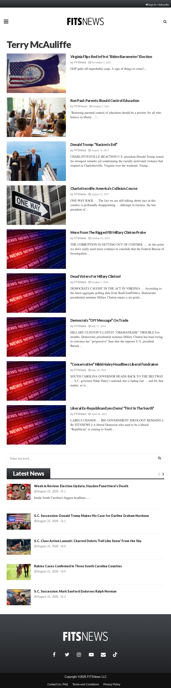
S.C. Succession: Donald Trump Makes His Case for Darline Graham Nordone (91, 516)
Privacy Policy (111, 684)
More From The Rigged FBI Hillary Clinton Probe (108, 232)
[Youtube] (94, 654)
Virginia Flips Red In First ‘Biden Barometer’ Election (111, 56)
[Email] (106, 654)
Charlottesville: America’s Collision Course (104, 188)
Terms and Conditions (85, 684)
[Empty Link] (159, 474)
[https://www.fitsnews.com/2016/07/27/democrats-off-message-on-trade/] (36, 337)
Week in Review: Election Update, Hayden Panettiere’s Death (81, 486)
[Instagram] (82, 654)
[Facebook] (58, 654)
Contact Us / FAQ (57, 684)
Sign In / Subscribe (159, 4)
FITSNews (80, 62)
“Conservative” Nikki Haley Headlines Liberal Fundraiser (114, 364)
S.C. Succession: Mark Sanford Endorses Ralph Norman (75, 591)
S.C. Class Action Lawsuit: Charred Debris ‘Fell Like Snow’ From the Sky (88, 541)
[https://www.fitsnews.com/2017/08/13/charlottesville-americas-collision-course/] (36, 205)
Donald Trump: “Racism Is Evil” (94, 144)
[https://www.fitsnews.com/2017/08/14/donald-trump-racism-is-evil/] (36, 161)
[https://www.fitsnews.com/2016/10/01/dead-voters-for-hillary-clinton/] (36, 293)
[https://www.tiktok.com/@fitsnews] (115, 654)
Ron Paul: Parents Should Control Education (104, 100)
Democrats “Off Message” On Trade (99, 320)
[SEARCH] (159, 458)
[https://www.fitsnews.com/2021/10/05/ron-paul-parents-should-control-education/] (36, 117)
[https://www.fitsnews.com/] (85, 636)
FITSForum (80, 106)
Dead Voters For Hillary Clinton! (95, 276)
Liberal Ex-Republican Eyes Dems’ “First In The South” (112, 408)
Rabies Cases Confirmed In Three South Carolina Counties (78, 566)
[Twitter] (70, 654)
